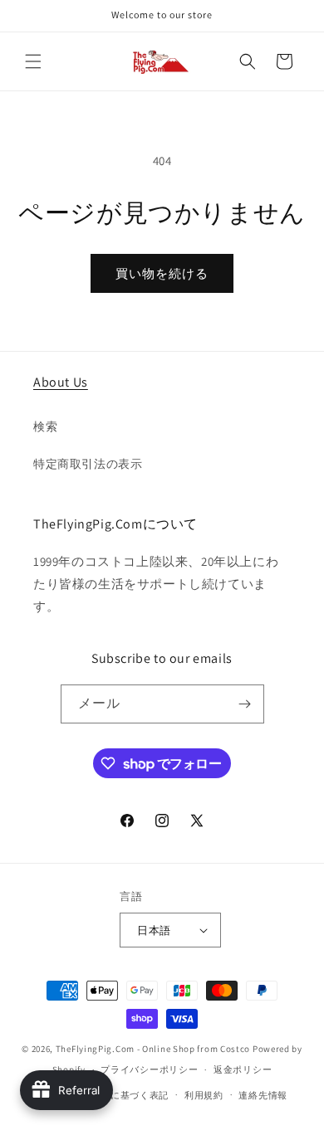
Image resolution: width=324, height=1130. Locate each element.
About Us (60, 382)
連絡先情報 (262, 1095)
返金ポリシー (243, 1069)
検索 (45, 426)
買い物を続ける (162, 273)
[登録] (245, 703)
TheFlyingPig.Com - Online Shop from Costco (153, 1049)
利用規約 (203, 1095)
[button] (33, 61)
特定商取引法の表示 (87, 463)
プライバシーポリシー (149, 1069)
